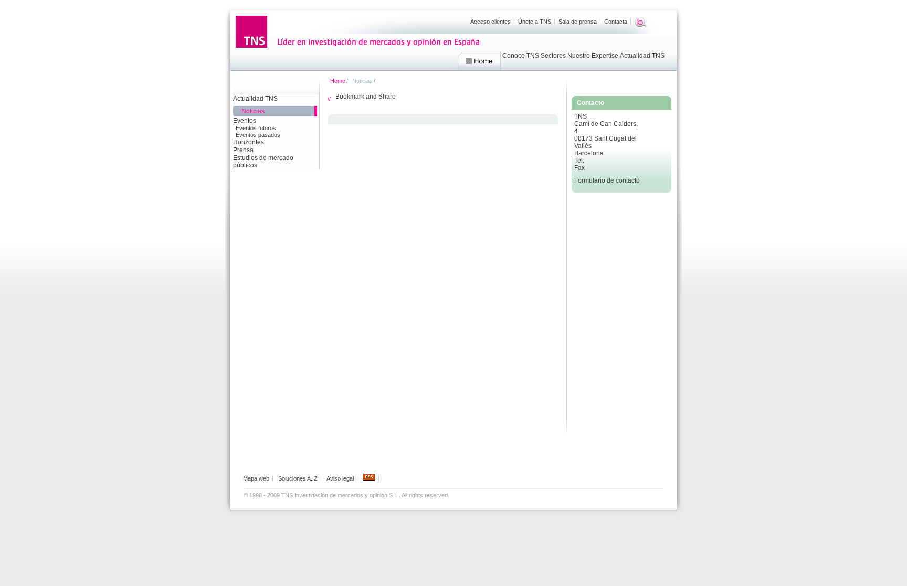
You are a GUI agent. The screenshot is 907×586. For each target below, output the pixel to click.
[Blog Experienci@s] (641, 22)
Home (479, 61)
